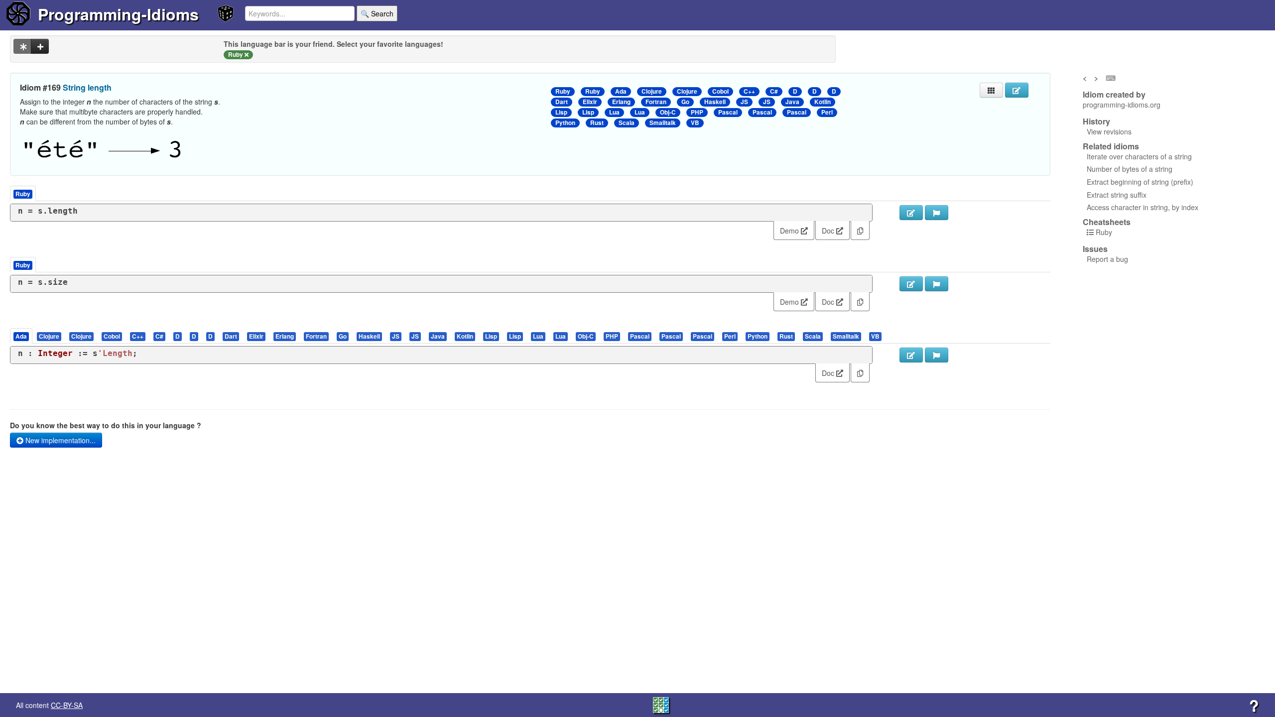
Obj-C (668, 112)
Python (565, 123)
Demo (790, 231)
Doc (829, 231)
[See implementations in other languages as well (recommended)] (22, 46)
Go (685, 102)
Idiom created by (1114, 95)
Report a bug (1107, 259)
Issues (1095, 249)
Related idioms (1111, 146)
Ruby (562, 91)
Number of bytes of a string (1129, 169)
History (1096, 121)
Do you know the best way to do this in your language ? (105, 425)
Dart (561, 102)
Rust (597, 123)
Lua (614, 112)
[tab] (21, 336)
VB (695, 123)
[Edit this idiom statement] (1016, 90)
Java (792, 102)
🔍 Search (377, 13)
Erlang (621, 102)
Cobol (720, 91)
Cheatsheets (1107, 222)
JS (744, 102)
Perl (827, 112)
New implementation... (59, 440)
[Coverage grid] (661, 704)
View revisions (1109, 131)
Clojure (651, 91)
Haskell (715, 102)
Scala (627, 123)
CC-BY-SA (67, 705)
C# (774, 91)
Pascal (728, 112)
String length (87, 87)
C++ (749, 91)
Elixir (590, 102)
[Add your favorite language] (40, 46)
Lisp (561, 112)
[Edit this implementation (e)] (911, 212)
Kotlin (822, 102)
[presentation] (21, 336)
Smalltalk (662, 123)
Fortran (655, 102)
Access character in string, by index (1142, 207)
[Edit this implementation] (911, 283)
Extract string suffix (1117, 195)
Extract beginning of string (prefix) (1140, 182)
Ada (621, 91)
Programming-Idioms (118, 13)
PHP (697, 112)
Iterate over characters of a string (1139, 156)
